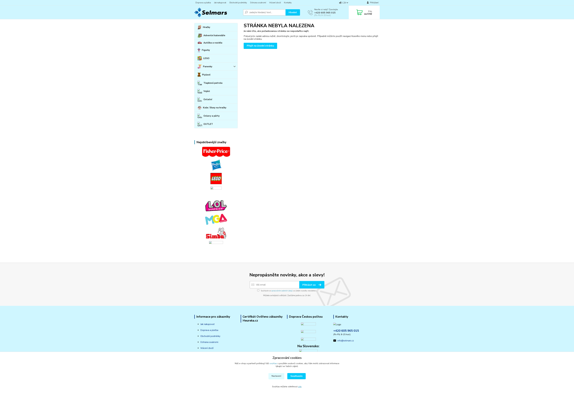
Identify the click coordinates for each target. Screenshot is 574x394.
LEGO (206, 58)
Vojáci (206, 91)
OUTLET (208, 124)
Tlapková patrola (212, 82)
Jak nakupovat (220, 2)
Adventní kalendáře (214, 35)
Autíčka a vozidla (212, 42)
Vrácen (203, 348)
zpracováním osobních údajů (282, 291)
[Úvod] (217, 12)
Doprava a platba (203, 2)
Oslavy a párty (211, 115)
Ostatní (207, 99)
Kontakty (288, 2)
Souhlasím (296, 376)
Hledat (293, 12)
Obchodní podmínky (238, 2)
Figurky (206, 50)
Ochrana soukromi (209, 342)
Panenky (207, 66)
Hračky (206, 27)
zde (299, 386)
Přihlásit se (309, 285)
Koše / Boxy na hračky (214, 107)
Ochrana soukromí (258, 2)
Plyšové (206, 74)
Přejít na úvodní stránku (260, 45)
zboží (210, 348)
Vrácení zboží (275, 2)
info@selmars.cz (346, 340)
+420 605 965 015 (325, 12)
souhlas (273, 363)
